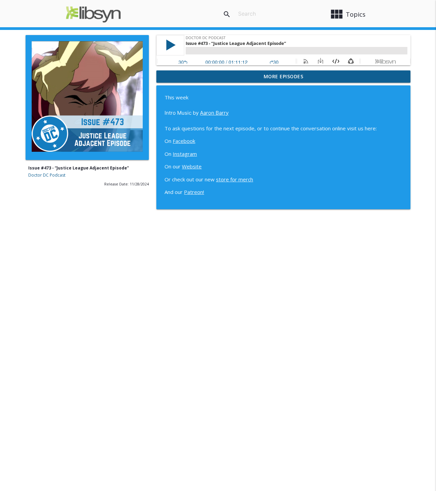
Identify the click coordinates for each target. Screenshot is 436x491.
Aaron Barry (214, 113)
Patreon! (194, 192)
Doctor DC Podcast (46, 175)
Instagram (185, 153)
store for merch (234, 179)
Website (192, 166)
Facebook (184, 140)
